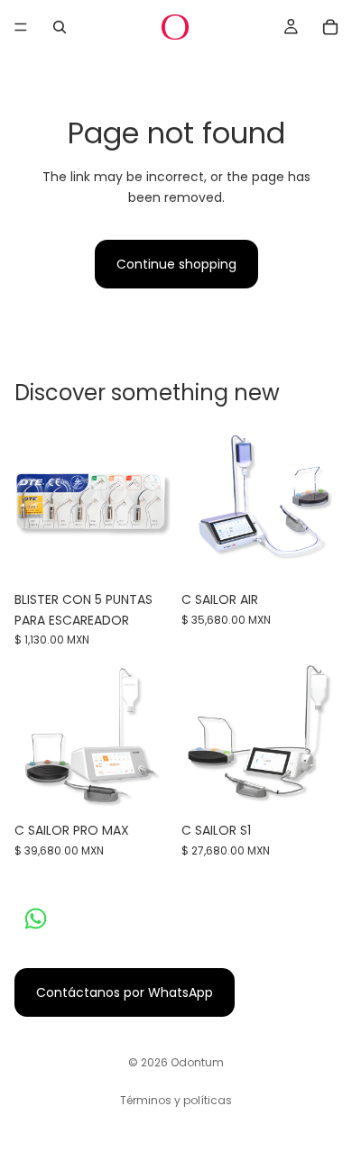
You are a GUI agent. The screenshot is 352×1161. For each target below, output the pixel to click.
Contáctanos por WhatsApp (124, 992)
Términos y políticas (176, 1100)
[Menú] (21, 27)
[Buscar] (59, 27)
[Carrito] (330, 27)
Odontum (197, 1062)
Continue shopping (176, 264)
